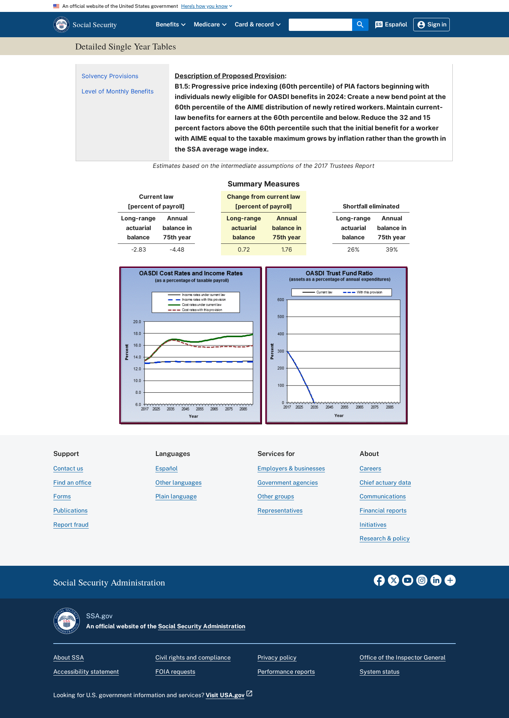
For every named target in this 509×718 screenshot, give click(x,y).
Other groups (275, 496)
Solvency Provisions (110, 76)
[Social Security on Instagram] (421, 582)
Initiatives (373, 524)
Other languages (178, 482)
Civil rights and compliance (193, 657)
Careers (370, 468)
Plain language (176, 496)
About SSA (68, 657)
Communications (383, 496)
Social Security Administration (201, 626)
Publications (70, 510)
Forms (62, 496)
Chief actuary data (385, 482)
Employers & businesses (291, 468)
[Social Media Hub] (450, 582)
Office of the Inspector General (403, 657)
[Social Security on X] (393, 582)
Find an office (72, 482)
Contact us (68, 468)
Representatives (280, 510)
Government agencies (287, 482)
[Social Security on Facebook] (379, 582)
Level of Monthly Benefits (118, 91)
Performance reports (286, 671)
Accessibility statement (86, 671)
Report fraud (71, 524)
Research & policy (385, 538)
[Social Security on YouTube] (407, 582)
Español (166, 468)
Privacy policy (277, 657)
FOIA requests (175, 671)
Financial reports (383, 510)
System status (379, 671)
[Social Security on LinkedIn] (436, 582)
